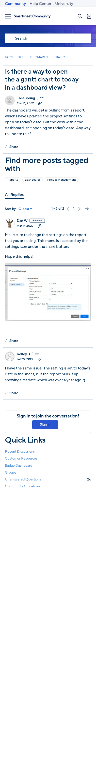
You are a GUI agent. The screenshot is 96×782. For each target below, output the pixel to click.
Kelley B (23, 354)
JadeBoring (26, 98)
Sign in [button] (45, 424)
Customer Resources (21, 458)
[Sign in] (88, 16)
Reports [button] (12, 180)
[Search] (80, 16)
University (64, 3)
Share (11, 147)
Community (15, 3)
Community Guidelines (22, 486)
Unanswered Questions (48, 479)
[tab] (14, 195)
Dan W (22, 221)
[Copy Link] (40, 103)
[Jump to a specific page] (87, 209)
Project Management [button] (61, 180)
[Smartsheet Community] (32, 16)
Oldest (23, 209)
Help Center (40, 3)
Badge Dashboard (18, 465)
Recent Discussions (20, 451)
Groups (10, 472)
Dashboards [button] (32, 180)
